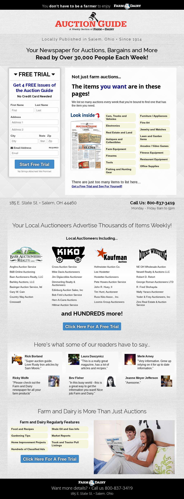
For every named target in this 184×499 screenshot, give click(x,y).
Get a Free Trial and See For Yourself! (97, 186)
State (42, 135)
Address (16, 117)
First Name (17, 105)
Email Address (22, 148)
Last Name (41, 105)
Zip (49, 135)
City (13, 135)
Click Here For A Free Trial (92, 326)
